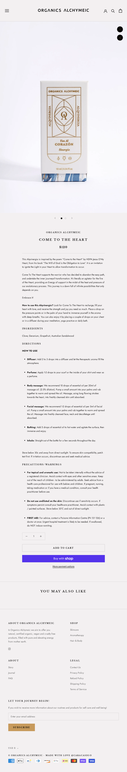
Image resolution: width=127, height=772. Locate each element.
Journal (11, 672)
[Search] (113, 10)
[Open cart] (120, 11)
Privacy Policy (77, 672)
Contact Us (75, 667)
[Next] (71, 218)
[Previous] (55, 218)
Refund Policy (77, 678)
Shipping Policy (78, 683)
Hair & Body (76, 640)
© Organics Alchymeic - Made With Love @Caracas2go (50, 755)
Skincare (74, 629)
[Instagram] (9, 649)
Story (10, 667)
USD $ (12, 748)
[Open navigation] (7, 10)
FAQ (10, 678)
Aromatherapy (77, 635)
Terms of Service (78, 689)
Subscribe (21, 727)
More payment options (63, 566)
